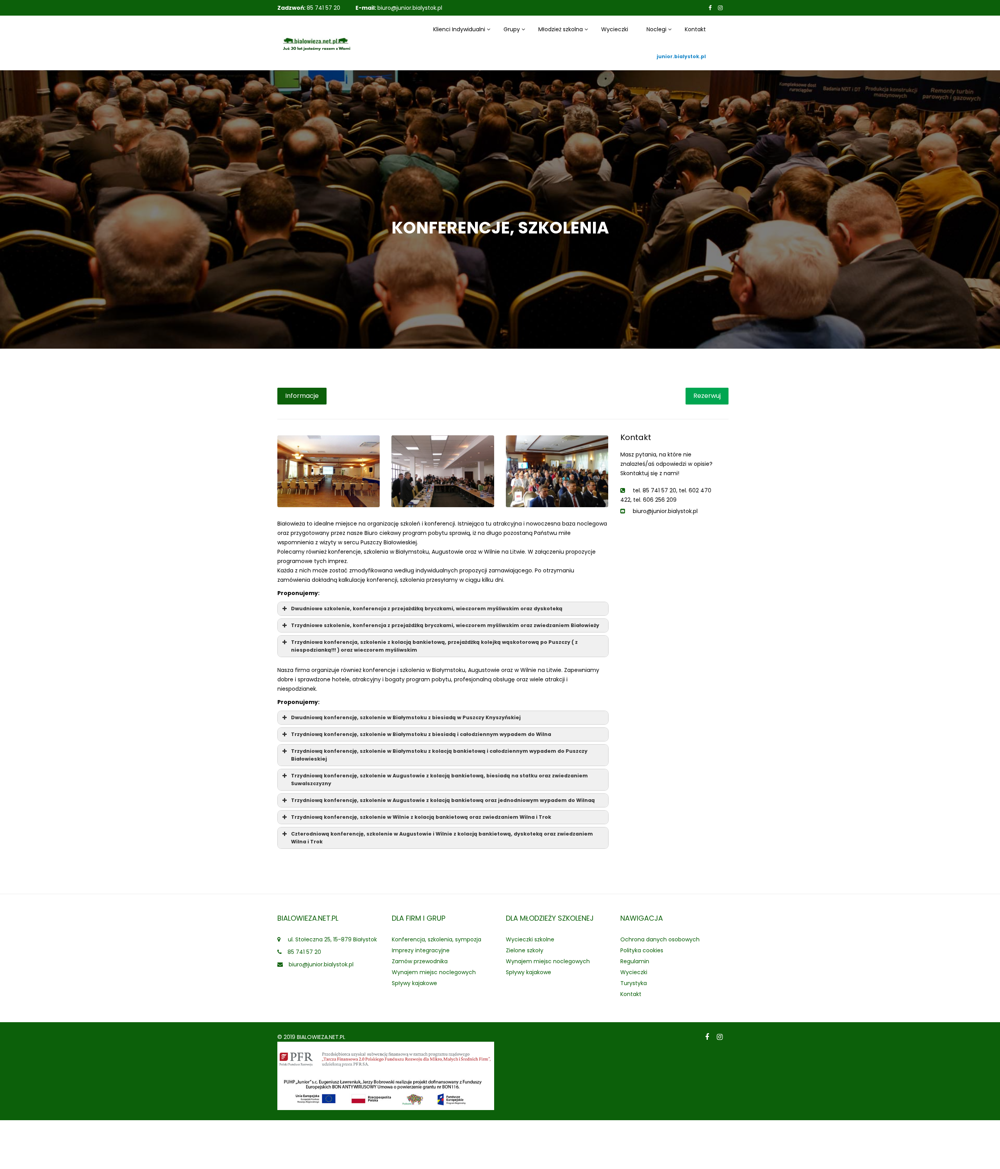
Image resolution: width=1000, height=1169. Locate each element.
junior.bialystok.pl (681, 56)
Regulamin (634, 961)
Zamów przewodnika (420, 961)
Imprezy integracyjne (421, 950)
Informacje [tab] (302, 395)
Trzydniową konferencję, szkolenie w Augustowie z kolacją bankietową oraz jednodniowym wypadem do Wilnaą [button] (443, 800)
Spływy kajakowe (414, 983)
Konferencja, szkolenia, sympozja (436, 939)
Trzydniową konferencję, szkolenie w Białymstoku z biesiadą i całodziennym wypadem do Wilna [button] (421, 734)
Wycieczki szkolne (530, 939)
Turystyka (633, 983)
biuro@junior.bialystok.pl (409, 8)
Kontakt (695, 29)
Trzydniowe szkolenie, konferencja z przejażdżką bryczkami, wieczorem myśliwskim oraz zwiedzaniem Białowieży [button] (445, 625)
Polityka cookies (641, 950)
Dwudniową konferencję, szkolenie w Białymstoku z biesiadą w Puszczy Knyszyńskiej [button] (406, 717)
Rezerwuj (707, 395)
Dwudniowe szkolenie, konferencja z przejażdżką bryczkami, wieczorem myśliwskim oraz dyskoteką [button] (426, 608)
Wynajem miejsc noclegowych (434, 972)
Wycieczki (614, 29)
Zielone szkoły (524, 950)
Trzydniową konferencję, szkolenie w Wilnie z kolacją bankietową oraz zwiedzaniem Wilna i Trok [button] (421, 817)
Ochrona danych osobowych (660, 939)
